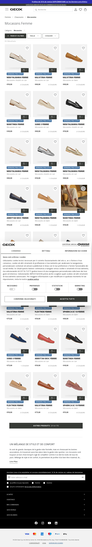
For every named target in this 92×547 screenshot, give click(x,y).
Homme (49, 483)
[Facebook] (36, 523)
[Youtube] (49, 523)
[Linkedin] (56, 523)
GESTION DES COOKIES (56, 543)
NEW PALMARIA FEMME (17, 77)
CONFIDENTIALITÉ (34, 543)
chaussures (18, 17)
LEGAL (44, 543)
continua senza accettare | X (75, 244)
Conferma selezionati (25, 299)
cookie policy (33, 279)
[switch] (35, 289)
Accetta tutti (67, 299)
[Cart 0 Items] (85, 10)
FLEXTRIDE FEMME (43, 311)
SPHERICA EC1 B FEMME (73, 311)
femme (8, 17)
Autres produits (46, 425)
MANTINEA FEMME (15, 124)
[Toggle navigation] (7, 10)
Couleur (48, 36)
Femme (37, 483)
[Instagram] (42, 523)
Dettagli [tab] (46, 251)
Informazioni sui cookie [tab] (76, 251)
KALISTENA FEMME (43, 77)
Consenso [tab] (16, 251)
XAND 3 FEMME (42, 124)
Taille (32, 36)
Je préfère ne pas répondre (19, 483)
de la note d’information (33, 487)
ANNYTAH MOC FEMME (18, 218)
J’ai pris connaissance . (26, 487)
